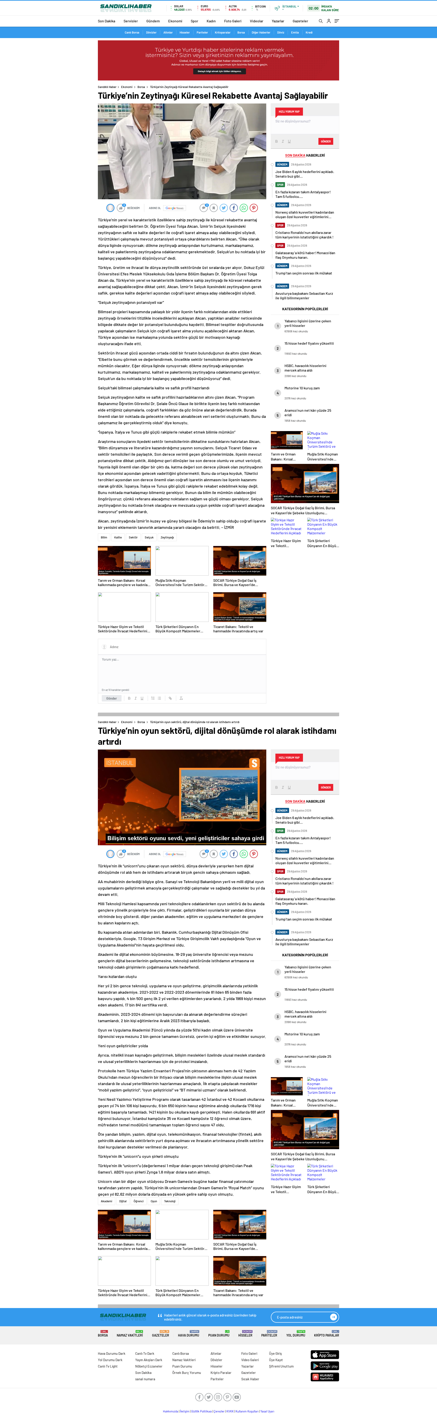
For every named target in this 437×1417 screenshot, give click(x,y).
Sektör (133, 537)
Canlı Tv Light (108, 1366)
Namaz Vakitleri (130, 1333)
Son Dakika (106, 21)
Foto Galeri (232, 21)
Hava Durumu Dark (111, 1353)
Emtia (295, 32)
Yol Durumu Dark (110, 1360)
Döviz (280, 32)
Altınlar (168, 32)
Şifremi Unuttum (281, 1366)
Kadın (211, 21)
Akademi (106, 1201)
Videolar (256, 21)
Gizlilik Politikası (201, 1411)
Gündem (153, 21)
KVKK (230, 1411)
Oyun (154, 1201)
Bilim (104, 537)
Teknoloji (169, 1201)
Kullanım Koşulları (247, 1411)
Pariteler (202, 32)
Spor (194, 21)
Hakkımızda (170, 1411)
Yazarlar (278, 21)
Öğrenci (139, 1201)
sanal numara (145, 1379)
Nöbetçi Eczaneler (149, 1366)
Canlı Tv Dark (144, 1353)
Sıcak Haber (250, 1379)
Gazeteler (300, 21)
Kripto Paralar (326, 1333)
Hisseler (185, 32)
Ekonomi (175, 21)
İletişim (184, 1411)
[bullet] (159, 698)
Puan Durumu (218, 1333)
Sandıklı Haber (107, 87)
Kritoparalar (223, 32)
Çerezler (219, 1411)
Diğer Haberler (261, 32)
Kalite (118, 537)
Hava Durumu (188, 1333)
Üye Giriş (275, 1353)
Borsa (241, 32)
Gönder (111, 698)
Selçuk (149, 537)
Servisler (131, 21)
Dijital (123, 1201)
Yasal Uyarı (267, 1411)
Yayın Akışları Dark (148, 1360)
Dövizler (151, 32)
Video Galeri (250, 1360)
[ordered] (153, 698)
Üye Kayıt (276, 1360)
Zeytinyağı (167, 537)
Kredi (309, 32)
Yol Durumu (295, 1333)
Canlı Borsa (132, 32)
